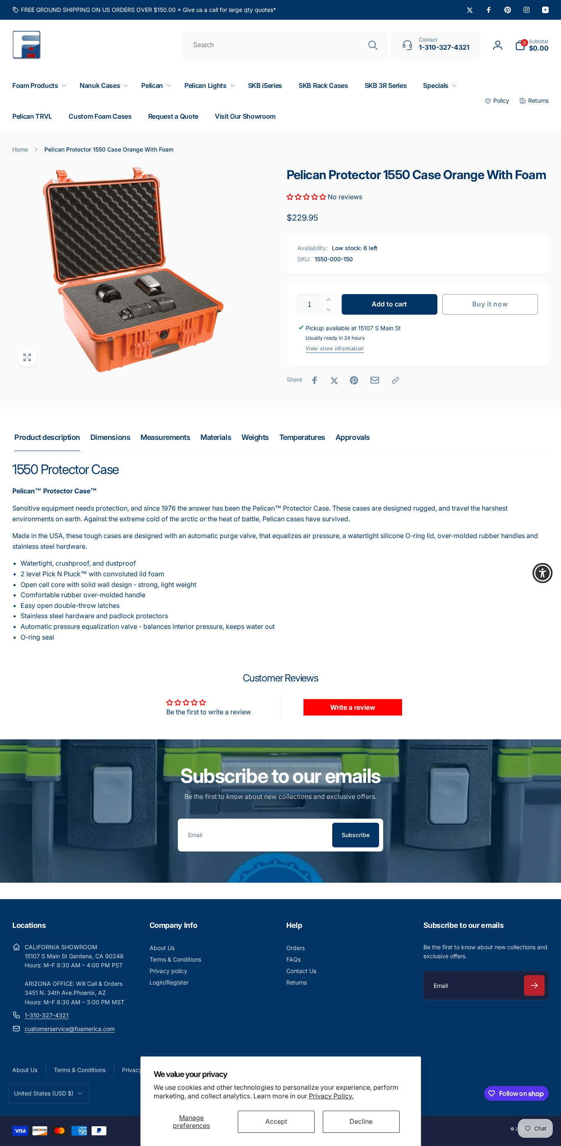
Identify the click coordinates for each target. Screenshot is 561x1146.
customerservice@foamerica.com (70, 1028)
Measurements (165, 437)
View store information (335, 348)
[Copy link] (395, 380)
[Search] (373, 45)
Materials (215, 437)
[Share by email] (375, 380)
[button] (532, 45)
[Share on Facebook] (314, 380)
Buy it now (490, 304)
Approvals (353, 437)
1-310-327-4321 (47, 1015)
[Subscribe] (534, 985)
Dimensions (110, 437)
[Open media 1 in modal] (133, 269)
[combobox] (284, 45)
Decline (360, 1121)
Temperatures (302, 437)
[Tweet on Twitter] (334, 380)
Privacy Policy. (331, 1096)
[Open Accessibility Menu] (542, 573)
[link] (144, 9)
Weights (255, 437)
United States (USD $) (44, 1093)
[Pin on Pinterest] (354, 380)
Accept (276, 1121)
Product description (47, 437)
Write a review (352, 707)
